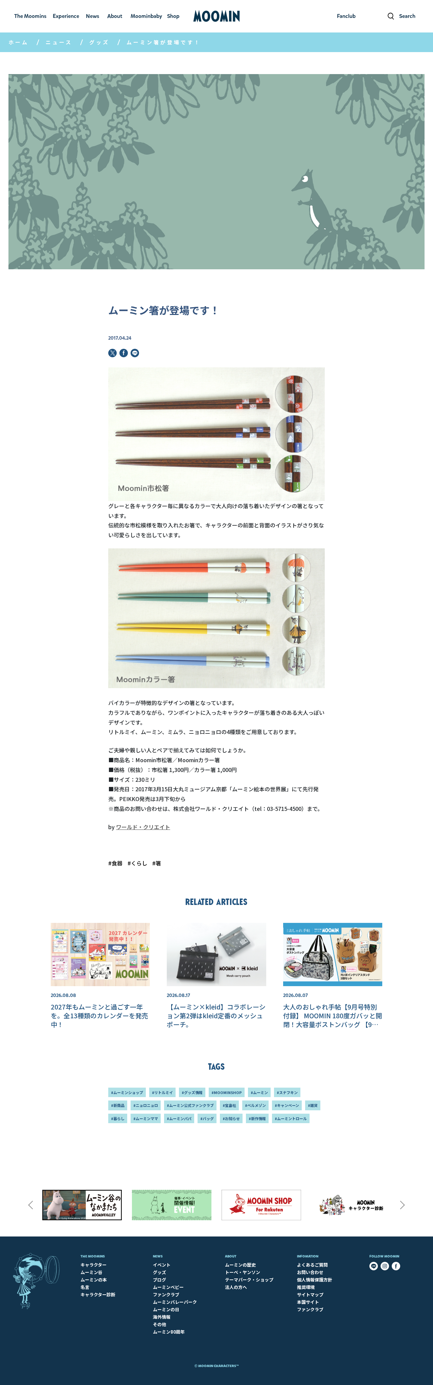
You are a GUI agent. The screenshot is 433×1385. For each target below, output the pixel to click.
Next (402, 1205)
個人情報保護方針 (314, 1279)
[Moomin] (216, 16)
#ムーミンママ (145, 1118)
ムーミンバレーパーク (175, 1302)
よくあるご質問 (312, 1265)
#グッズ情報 (192, 1092)
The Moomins (93, 1256)
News (158, 1256)
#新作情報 (257, 1118)
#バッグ (207, 1118)
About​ (230, 1256)
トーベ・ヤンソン (242, 1272)
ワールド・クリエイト (143, 827)
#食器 (115, 863)
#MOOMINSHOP (226, 1092)
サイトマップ (310, 1294)
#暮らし (117, 1118)
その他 (159, 1324)
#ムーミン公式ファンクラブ (190, 1105)
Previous (30, 1205)
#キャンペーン (287, 1105)
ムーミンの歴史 (240, 1265)
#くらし (137, 863)
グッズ (99, 42)
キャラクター (94, 1265)
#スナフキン (287, 1092)
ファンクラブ (166, 1294)
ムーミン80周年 (169, 1332)
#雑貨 (313, 1105)
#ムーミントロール (291, 1118)
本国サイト (308, 1302)
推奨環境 (306, 1287)
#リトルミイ (162, 1092)
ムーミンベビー (168, 1287)
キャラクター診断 (98, 1294)
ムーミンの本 (94, 1279)
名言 (85, 1287)
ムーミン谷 (91, 1272)
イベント (161, 1265)
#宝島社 (229, 1105)
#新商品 (117, 1105)
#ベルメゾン (255, 1105)
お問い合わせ (310, 1272)
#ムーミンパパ (179, 1118)
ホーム (18, 42)
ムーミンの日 (166, 1309)
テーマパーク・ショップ (249, 1279)
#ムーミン (259, 1092)
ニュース (59, 42)
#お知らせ (231, 1118)
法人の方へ (236, 1287)
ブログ (159, 1279)
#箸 (156, 863)
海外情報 (161, 1317)
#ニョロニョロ (145, 1105)
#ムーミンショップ (127, 1092)
